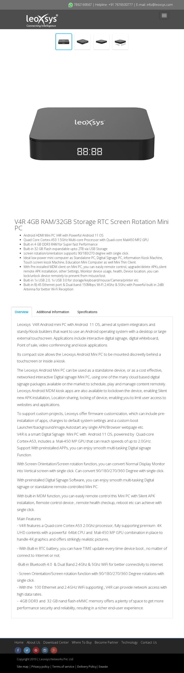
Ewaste (103, 666)
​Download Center (56, 642)
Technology (129, 642)
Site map (23, 666)
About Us (33, 642)
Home (19, 642)
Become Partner (106, 642)
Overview (21, 312)
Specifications (87, 312)
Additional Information (53, 312)
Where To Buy (82, 642)
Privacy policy (40, 666)
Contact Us (149, 642)
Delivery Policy (86, 666)
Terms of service (63, 666)
